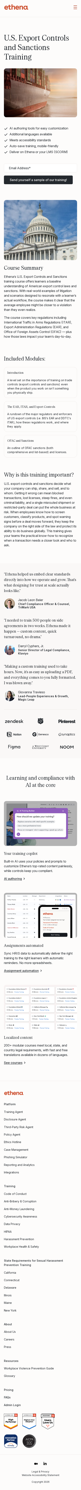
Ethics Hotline (12, 1142)
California (10, 1272)
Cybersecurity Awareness (20, 1216)
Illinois (8, 1295)
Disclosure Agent (15, 1119)
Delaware (10, 1287)
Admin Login (12, 1405)
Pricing (8, 1389)
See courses (13, 1063)
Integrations (11, 1172)
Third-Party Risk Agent (18, 1127)
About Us (10, 1331)
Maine (8, 1302)
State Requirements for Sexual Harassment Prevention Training (33, 1263)
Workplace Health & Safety (21, 1246)
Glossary (9, 1376)
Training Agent (13, 1112)
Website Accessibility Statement (40, 1475)
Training (9, 1186)
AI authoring (13, 879)
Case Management (16, 1149)
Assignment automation (21, 971)
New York (10, 1310)
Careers (9, 1339)
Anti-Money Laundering (19, 1209)
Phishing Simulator (15, 1157)
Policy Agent (12, 1134)
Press (7, 1347)
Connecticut (11, 1280)
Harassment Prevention (19, 1239)
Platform (10, 1104)
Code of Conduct (15, 1193)
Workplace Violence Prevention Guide (29, 1368)
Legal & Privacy (40, 1471)
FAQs (7, 1397)
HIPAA (8, 1231)
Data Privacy (12, 1224)
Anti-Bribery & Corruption (20, 1201)
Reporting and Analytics (19, 1165)
